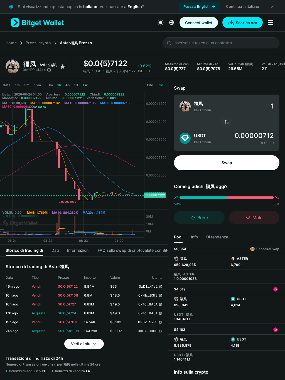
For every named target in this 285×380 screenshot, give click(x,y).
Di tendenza (217, 237)
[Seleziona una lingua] (171, 22)
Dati (55, 250)
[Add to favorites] (62, 66)
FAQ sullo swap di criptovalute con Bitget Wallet (142, 250)
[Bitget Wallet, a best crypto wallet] (37, 22)
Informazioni (78, 250)
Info (194, 237)
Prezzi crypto (38, 42)
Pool (178, 237)
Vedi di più (80, 343)
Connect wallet (198, 22)
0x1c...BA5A (148, 304)
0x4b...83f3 (148, 295)
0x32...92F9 (148, 322)
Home (11, 42)
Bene (202, 217)
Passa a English (196, 6)
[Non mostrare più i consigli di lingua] (272, 7)
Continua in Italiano (242, 6)
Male (257, 217)
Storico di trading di (24, 250)
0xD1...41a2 (148, 286)
